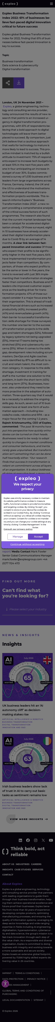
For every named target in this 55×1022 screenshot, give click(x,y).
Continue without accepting (27, 544)
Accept (38, 536)
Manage (18, 536)
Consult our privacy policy (18, 529)
